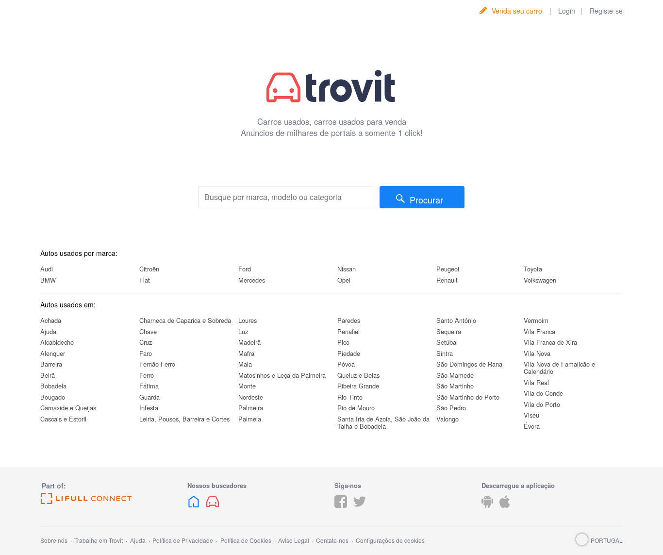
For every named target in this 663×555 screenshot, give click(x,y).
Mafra (246, 353)
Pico (343, 342)
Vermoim (536, 320)
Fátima (149, 385)
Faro (145, 353)
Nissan (346, 268)
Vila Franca (539, 331)
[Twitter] (359, 509)
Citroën (149, 268)
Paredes (348, 320)
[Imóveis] (193, 509)
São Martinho (455, 385)
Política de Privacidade (182, 540)
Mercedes (251, 280)
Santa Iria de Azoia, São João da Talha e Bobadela (383, 422)
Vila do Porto (542, 404)
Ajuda (48, 331)
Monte (247, 385)
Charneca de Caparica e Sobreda (185, 320)
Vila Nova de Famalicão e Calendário (559, 367)
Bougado (52, 397)
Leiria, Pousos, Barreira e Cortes (184, 418)
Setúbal (447, 342)
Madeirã (249, 342)
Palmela (249, 418)
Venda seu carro (517, 11)
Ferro (146, 375)
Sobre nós (53, 540)
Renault (447, 280)
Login (566, 11)
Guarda (149, 397)
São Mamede (455, 375)
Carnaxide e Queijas (68, 407)
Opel (343, 280)
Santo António (456, 320)
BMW (48, 280)
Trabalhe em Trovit (98, 540)
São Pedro (451, 407)
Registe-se (606, 11)
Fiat (144, 280)
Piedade (348, 353)
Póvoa (346, 364)
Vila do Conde (543, 393)
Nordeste (250, 397)
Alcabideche (57, 342)
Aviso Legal (293, 540)
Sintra (444, 353)
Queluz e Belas (358, 375)
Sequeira (448, 331)
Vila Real (536, 382)
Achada (50, 320)
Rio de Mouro (356, 407)
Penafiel (348, 331)
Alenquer (52, 353)
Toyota (533, 268)
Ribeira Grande (358, 385)
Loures (247, 320)
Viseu (531, 415)
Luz (243, 331)
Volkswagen (540, 280)
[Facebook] (340, 509)
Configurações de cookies (390, 540)
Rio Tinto (350, 397)
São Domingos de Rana (469, 364)
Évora (532, 426)
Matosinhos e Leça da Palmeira (282, 375)
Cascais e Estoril (63, 418)
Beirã (47, 375)
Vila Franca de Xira (550, 342)
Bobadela (53, 385)
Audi (46, 268)
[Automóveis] (212, 509)
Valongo (447, 418)
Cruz (145, 342)
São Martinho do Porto (467, 397)
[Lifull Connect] (111, 499)
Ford (244, 268)
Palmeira (250, 407)
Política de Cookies (245, 540)
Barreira (51, 364)
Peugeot (448, 268)
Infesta (148, 407)
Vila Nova (537, 353)
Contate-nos (332, 540)
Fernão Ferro (157, 364)
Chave (148, 331)
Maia (245, 364)
